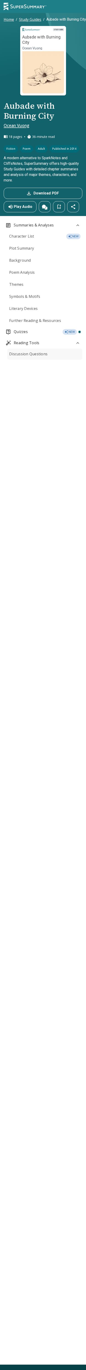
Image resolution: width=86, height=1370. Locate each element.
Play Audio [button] (23, 206)
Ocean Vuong (16, 125)
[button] (45, 206)
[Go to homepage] (25, 6)
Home (9, 19)
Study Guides (30, 19)
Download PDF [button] (46, 193)
